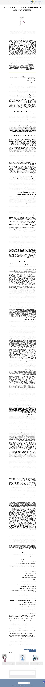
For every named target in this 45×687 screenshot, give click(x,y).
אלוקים (35, 649)
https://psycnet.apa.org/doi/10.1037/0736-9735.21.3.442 (26, 616)
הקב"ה (32, 649)
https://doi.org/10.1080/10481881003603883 (27, 636)
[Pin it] (10, 652)
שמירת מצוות (26, 649)
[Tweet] (11, 652)
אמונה (29, 649)
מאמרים (41, 4)
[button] (44, 682)
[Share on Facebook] (13, 652)
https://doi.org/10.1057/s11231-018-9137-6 (15, 628)
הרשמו (16, 683)
